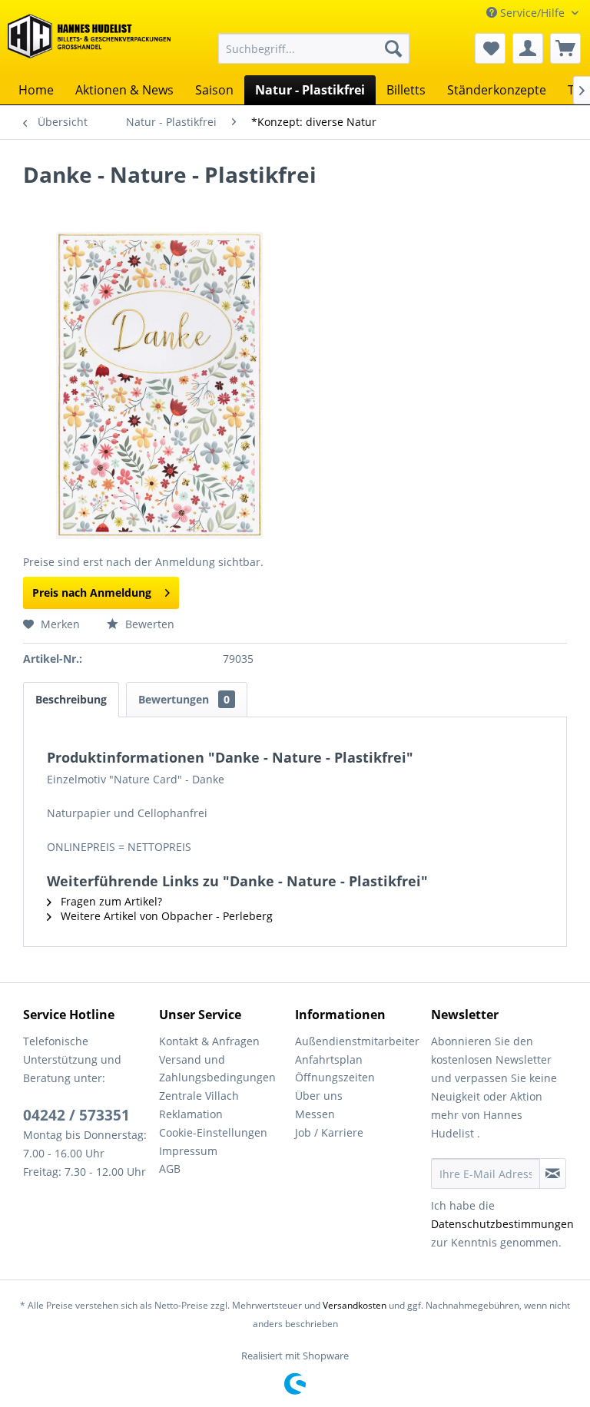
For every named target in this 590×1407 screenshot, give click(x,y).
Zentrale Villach (199, 1095)
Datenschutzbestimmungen (502, 1224)
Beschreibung (71, 699)
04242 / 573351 (76, 1115)
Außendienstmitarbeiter (357, 1041)
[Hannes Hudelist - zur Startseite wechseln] (89, 41)
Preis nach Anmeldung (91, 592)
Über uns (319, 1095)
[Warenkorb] (565, 48)
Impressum (188, 1151)
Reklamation (191, 1114)
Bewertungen (184, 699)
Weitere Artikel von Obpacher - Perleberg (165, 916)
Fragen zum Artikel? (110, 901)
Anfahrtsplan (329, 1059)
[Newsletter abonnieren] (552, 1173)
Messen (315, 1114)
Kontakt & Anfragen (209, 1041)
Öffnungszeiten (335, 1077)
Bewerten (148, 624)
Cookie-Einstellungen (213, 1132)
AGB (170, 1168)
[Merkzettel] (490, 48)
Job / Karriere (329, 1132)
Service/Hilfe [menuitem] (532, 12)
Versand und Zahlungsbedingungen (217, 1068)
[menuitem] (314, 48)
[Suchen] (393, 48)
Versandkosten (354, 1305)
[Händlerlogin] (527, 48)
